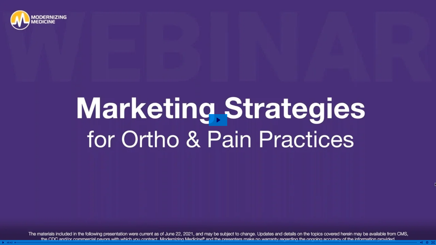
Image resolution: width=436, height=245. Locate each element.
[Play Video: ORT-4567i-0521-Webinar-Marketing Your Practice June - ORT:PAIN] (218, 120)
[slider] (216, 242)
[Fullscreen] (433, 242)
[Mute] (421, 242)
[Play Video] (3, 242)
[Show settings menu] (427, 242)
